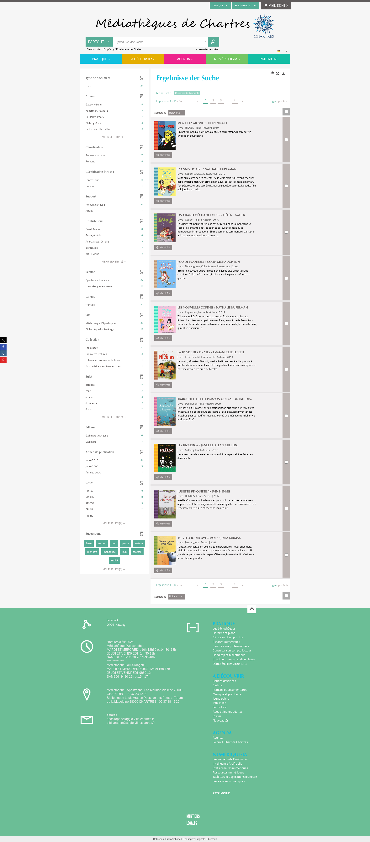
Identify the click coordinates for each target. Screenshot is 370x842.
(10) (113, 417)
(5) (113, 569)
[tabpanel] (185, 337)
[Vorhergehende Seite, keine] (197, 101)
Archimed (176, 839)
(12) (113, 137)
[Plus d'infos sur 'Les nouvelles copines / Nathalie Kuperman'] (165, 319)
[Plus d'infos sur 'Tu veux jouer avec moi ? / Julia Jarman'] (165, 550)
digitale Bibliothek (207, 839)
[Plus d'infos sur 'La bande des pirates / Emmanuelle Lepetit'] (165, 365)
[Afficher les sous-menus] (226, 5)
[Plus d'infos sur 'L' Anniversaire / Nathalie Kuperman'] (165, 181)
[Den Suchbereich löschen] (206, 42)
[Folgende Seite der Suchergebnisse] (242, 101)
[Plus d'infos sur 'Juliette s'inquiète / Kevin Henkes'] (165, 504)
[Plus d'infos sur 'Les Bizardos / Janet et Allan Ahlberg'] (165, 458)
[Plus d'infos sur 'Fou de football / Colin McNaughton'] (165, 274)
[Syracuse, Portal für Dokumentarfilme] (185, 26)
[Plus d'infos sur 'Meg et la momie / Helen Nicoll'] (165, 135)
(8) (113, 523)
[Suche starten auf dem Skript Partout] (213, 42)
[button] (114, 86)
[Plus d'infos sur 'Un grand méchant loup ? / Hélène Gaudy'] (165, 227)
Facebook (113, 620)
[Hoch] (251, 609)
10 (273, 102)
